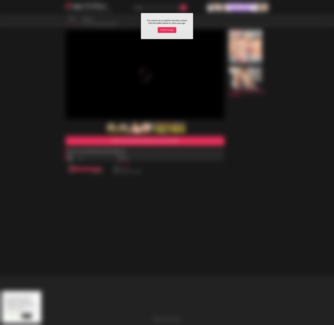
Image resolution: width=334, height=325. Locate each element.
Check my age (167, 30)
